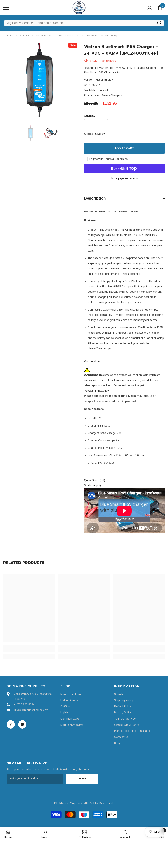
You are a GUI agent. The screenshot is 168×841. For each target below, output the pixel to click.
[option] (40, 80)
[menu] (6, 7)
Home (10, 35)
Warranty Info (92, 361)
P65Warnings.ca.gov (96, 390)
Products (24, 35)
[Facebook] (11, 724)
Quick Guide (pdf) (94, 480)
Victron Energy (104, 79)
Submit (82, 778)
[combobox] (79, 23)
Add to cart (125, 148)
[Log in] (149, 7)
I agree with (96, 159)
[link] (29, 650)
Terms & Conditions (116, 159)
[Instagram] (22, 724)
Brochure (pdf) (92, 485)
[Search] (159, 23)
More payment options (124, 178)
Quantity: (89, 115)
